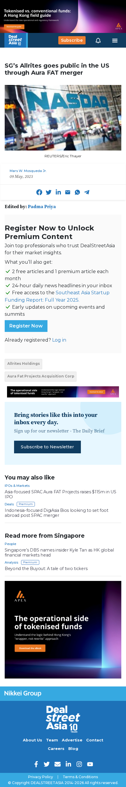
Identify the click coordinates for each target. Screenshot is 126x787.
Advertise (72, 740)
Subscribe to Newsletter (47, 447)
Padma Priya (42, 206)
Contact (94, 740)
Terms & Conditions (80, 777)
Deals (9, 504)
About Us (32, 740)
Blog (73, 748)
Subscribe (72, 40)
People (10, 544)
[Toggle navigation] (114, 40)
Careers (56, 748)
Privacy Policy (40, 777)
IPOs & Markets (17, 486)
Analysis (11, 562)
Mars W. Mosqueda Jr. (28, 171)
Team (52, 740)
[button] (98, 40)
